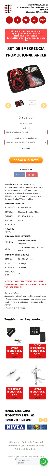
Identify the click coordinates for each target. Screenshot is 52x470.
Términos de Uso (16, 445)
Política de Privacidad (32, 442)
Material (26, 128)
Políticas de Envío (35, 445)
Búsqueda (14, 442)
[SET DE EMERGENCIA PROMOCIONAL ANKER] (19, 103)
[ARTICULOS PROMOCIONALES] (8, 8)
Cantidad (26, 148)
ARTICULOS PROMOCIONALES (34, 457)
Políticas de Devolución (26, 449)
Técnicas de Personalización (26, 138)
